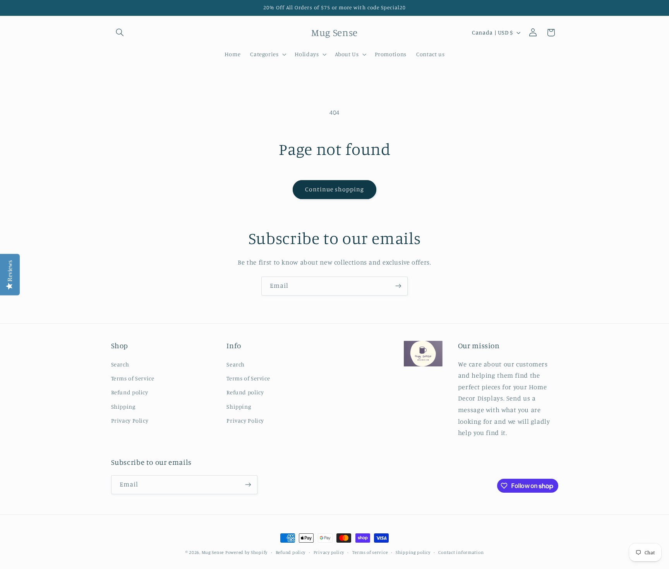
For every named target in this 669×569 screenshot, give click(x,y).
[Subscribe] (398, 286)
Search (120, 364)
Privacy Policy (130, 420)
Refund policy (129, 392)
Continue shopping (334, 189)
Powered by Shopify (246, 552)
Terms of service (370, 552)
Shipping (123, 406)
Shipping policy (413, 552)
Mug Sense (213, 552)
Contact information (461, 552)
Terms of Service (132, 378)
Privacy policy (329, 552)
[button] (120, 32)
